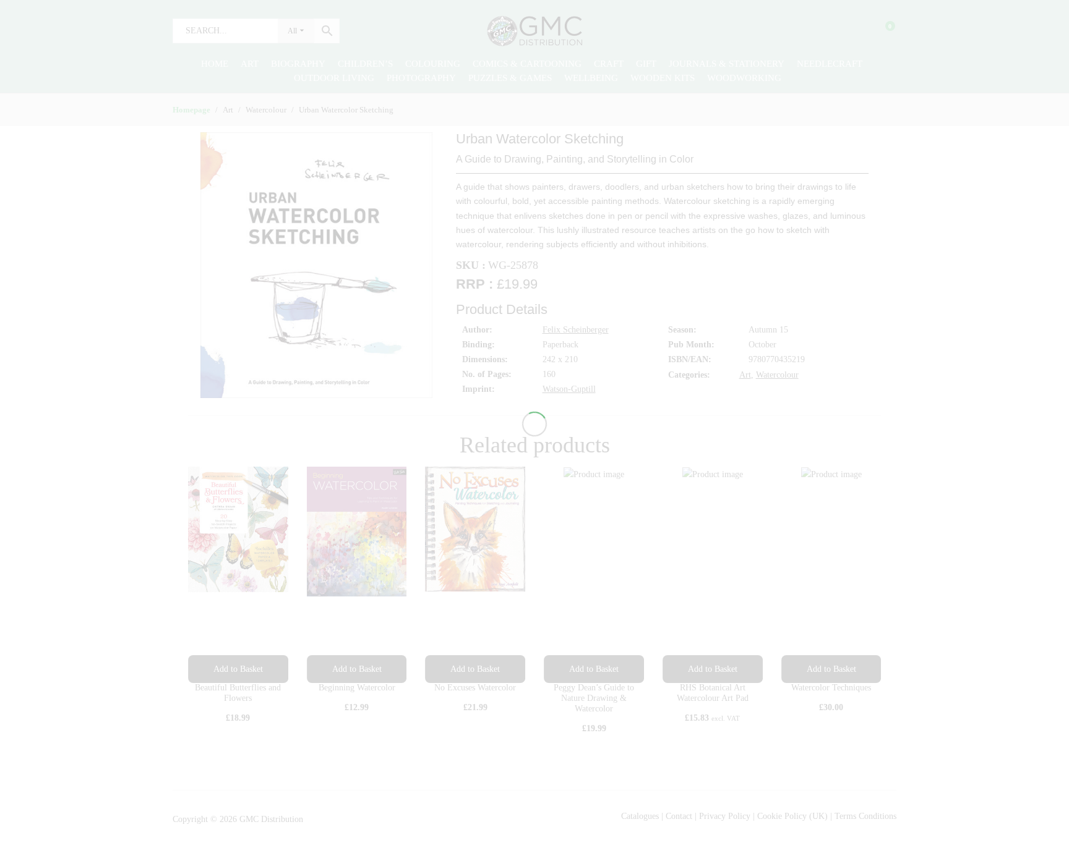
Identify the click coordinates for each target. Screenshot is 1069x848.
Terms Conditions (865, 816)
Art (250, 64)
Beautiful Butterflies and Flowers (238, 693)
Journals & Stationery (726, 64)
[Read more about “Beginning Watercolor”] (357, 669)
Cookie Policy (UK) (792, 816)
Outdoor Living (334, 78)
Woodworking (744, 78)
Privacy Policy (724, 816)
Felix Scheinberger (576, 329)
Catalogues (640, 816)
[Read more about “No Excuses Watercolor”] (475, 669)
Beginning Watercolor (357, 687)
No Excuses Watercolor (475, 687)
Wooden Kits (662, 78)
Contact (680, 816)
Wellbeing (591, 78)
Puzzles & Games (510, 78)
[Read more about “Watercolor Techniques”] (831, 669)
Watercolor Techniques (831, 687)
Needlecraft (829, 64)
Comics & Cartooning (527, 64)
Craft (609, 64)
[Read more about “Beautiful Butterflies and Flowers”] (238, 669)
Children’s (365, 64)
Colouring (432, 64)
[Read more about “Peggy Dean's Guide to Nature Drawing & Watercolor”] (594, 669)
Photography (421, 78)
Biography (298, 64)
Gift (646, 64)
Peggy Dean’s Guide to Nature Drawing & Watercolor (594, 698)
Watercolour (777, 374)
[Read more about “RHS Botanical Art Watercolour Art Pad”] (713, 669)
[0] (882, 31)
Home (214, 64)
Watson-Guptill (569, 389)
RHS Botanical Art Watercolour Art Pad (713, 693)
